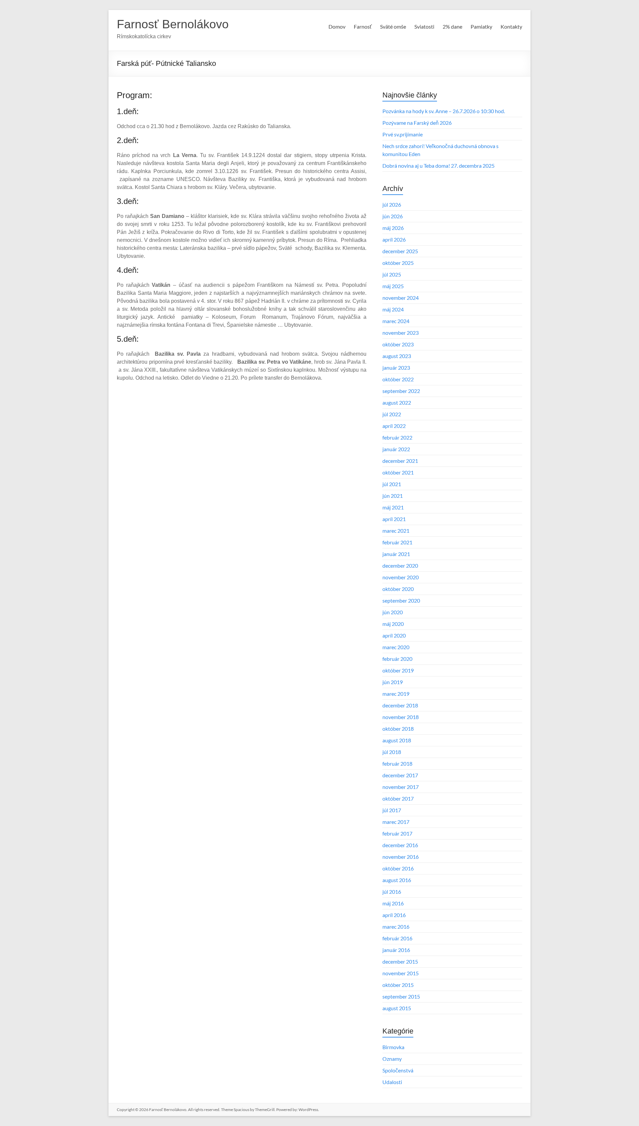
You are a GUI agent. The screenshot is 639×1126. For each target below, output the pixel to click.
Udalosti (392, 1082)
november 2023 (400, 332)
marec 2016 (395, 926)
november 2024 (400, 297)
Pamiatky (481, 26)
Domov (336, 26)
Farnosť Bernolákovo (173, 24)
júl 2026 (391, 204)
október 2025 (398, 263)
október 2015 (398, 985)
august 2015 (396, 1008)
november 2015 (400, 973)
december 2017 (400, 775)
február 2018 (397, 763)
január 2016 (396, 950)
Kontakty (511, 26)
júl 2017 (391, 810)
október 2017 (398, 798)
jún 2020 (392, 612)
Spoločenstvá (397, 1070)
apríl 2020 (394, 635)
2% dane (452, 26)
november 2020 (400, 577)
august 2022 (396, 402)
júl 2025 (391, 274)
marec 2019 (395, 693)
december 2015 (400, 961)
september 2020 (401, 600)
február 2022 (397, 437)
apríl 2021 (394, 519)
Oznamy (392, 1058)
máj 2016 (393, 903)
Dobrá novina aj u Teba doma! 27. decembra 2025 (438, 165)
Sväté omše (393, 26)
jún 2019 (392, 682)
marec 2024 (395, 321)
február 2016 (397, 938)
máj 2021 (393, 507)
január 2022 (396, 449)
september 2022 (401, 391)
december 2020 (400, 565)
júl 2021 (391, 484)
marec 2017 (395, 822)
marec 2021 (395, 530)
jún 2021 (392, 495)
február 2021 (397, 542)
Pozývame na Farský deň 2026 (417, 122)
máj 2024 (393, 309)
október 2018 (398, 728)
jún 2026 (392, 216)
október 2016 (398, 868)
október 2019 (398, 670)
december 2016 (400, 845)
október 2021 (398, 472)
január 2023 (396, 367)
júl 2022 (391, 414)
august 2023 (396, 356)
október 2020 (398, 589)
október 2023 (398, 344)
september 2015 (401, 996)
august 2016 (396, 880)
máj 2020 (393, 624)
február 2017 (397, 833)
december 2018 (400, 705)
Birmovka (393, 1047)
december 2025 (400, 251)
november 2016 (400, 856)
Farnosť (363, 26)
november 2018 (400, 717)
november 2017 (400, 787)
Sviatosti (424, 26)
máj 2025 (393, 286)
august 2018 (396, 740)
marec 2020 (395, 647)
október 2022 (398, 379)
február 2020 (397, 659)
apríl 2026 (394, 239)
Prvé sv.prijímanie (402, 134)
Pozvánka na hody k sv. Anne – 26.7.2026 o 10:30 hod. (443, 111)
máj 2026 (393, 228)
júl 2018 (391, 752)
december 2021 (400, 461)
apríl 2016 (394, 915)
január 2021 (396, 554)
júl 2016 (391, 891)
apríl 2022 (394, 426)
